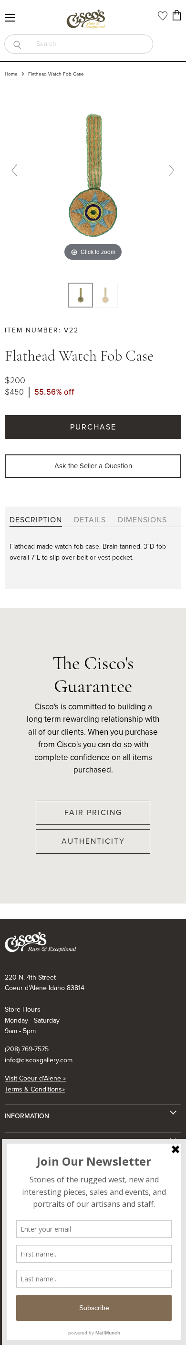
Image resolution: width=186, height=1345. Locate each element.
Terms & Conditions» (35, 1089)
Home (11, 74)
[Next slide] (171, 170)
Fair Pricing (93, 812)
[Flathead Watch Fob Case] (105, 295)
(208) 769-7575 (27, 1049)
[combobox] (91, 44)
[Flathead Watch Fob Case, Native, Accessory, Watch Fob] (80, 295)
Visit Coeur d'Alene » (35, 1078)
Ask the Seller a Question (93, 466)
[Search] (17, 44)
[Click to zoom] (93, 174)
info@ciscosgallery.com (38, 1060)
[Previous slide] (14, 170)
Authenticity (93, 841)
